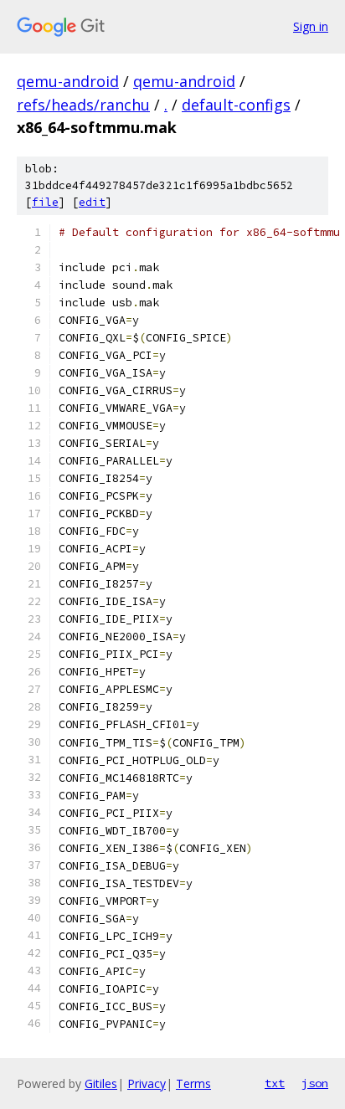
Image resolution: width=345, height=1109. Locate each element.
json (314, 1083)
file (45, 202)
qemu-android (68, 81)
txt (275, 1083)
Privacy (146, 1083)
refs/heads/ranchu (83, 105)
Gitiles (101, 1083)
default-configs (236, 105)
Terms (193, 1083)
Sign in (310, 26)
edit (92, 202)
